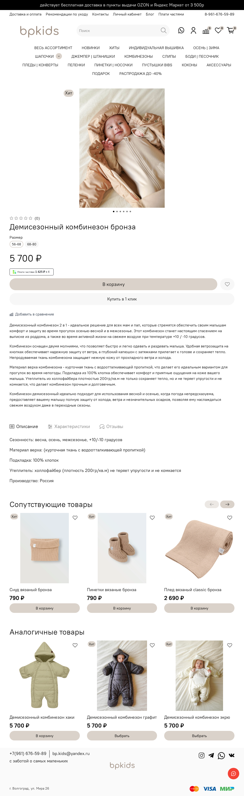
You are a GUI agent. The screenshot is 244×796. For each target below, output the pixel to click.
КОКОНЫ (189, 64)
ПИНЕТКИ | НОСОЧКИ (113, 64)
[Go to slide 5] (127, 211)
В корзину (44, 608)
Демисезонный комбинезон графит (122, 717)
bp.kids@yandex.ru (71, 753)
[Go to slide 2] (117, 211)
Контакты (100, 14)
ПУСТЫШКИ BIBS (157, 64)
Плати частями (171, 14)
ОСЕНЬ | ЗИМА (206, 47)
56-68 (16, 244)
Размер (16, 237)
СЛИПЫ (169, 56)
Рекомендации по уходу (67, 14)
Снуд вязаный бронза (31, 589)
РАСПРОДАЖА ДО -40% (140, 73)
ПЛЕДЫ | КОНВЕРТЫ (40, 64)
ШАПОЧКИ (44, 56)
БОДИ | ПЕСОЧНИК (202, 56)
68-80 (31, 244)
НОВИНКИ (91, 47)
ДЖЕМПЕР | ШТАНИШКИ (93, 56)
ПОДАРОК (101, 73)
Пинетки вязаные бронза (111, 589)
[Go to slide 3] (120, 211)
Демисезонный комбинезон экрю (197, 717)
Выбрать (122, 735)
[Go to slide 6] (130, 211)
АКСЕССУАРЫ (219, 64)
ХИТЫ (114, 47)
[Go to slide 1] (113, 211)
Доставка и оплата (25, 14)
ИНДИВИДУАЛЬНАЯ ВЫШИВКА (156, 47)
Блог (150, 14)
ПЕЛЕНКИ (76, 64)
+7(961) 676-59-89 (28, 753)
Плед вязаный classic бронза (192, 589)
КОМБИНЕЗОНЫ (138, 56)
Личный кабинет (127, 14)
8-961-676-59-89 (219, 14)
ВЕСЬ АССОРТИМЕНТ (53, 47)
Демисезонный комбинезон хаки (42, 717)
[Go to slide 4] (123, 211)
